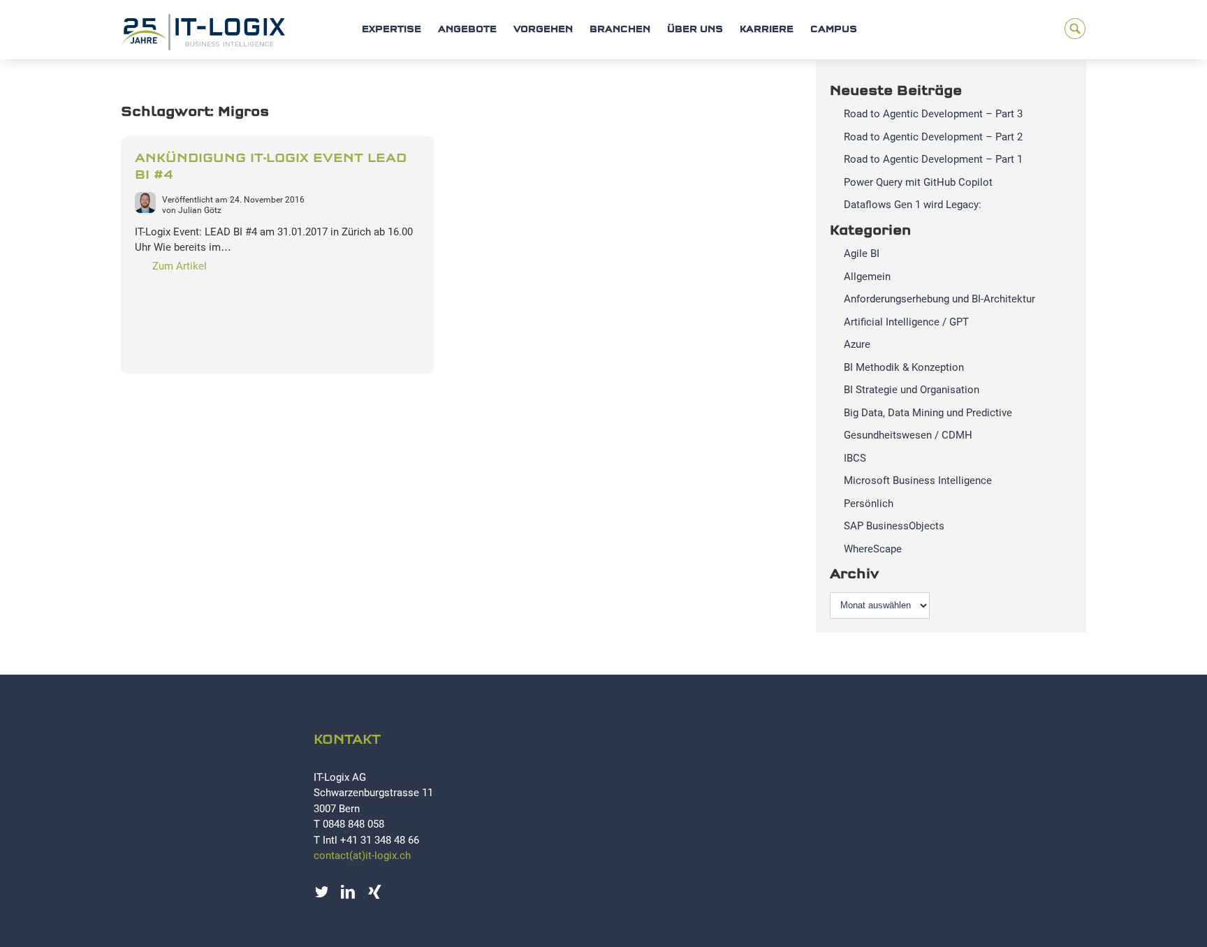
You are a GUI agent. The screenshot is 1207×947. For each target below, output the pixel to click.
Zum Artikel (179, 266)
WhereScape (873, 549)
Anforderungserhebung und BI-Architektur (939, 299)
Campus (833, 29)
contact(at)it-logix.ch (362, 855)
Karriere (766, 29)
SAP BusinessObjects (894, 526)
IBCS (855, 458)
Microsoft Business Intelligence (918, 480)
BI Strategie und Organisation (911, 389)
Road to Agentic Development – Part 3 (933, 114)
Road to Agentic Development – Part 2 (933, 137)
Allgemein (867, 276)
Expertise (391, 29)
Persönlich (868, 503)
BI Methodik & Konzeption (904, 367)
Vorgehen (543, 29)
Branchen (620, 29)
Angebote (467, 29)
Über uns (695, 29)
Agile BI (861, 253)
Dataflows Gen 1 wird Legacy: (912, 204)
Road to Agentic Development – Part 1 (933, 159)
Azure (857, 344)
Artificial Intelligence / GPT (906, 322)
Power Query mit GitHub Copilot (918, 182)
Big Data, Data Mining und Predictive (928, 412)
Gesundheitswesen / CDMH (908, 435)
